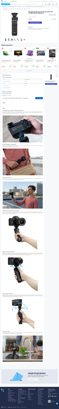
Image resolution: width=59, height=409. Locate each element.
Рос (57, 1)
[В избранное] (11, 50)
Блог (28, 1)
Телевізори (40, 395)
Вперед (25, 39)
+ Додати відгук (39, 98)
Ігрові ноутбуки (40, 399)
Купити (10, 66)
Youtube (48, 396)
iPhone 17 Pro (40, 403)
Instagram (52, 396)
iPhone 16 (39, 390)
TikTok (56, 396)
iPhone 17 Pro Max (40, 404)
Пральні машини (40, 396)
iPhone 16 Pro (40, 392)
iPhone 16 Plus (40, 391)
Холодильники (40, 397)
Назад (2, 23)
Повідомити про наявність (35, 22)
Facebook (50, 396)
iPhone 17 (39, 400)
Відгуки (4, 95)
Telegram (54, 396)
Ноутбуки (39, 398)
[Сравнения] (11, 52)
